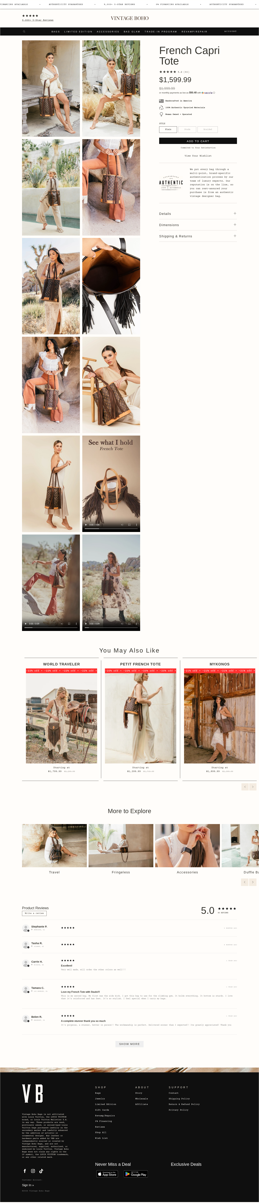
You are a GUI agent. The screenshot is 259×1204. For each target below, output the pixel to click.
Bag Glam (132, 32)
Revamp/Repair (195, 32)
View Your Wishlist (198, 156)
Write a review (34, 913)
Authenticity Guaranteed (27, 4)
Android (136, 1173)
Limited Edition (78, 32)
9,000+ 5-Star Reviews (38, 20)
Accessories (108, 32)
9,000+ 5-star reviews (80, 4)
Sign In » (28, 1185)
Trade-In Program (161, 32)
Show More (129, 1044)
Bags (56, 32)
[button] (198, 92)
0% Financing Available (133, 4)
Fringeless (121, 872)
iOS (107, 1173)
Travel (54, 872)
